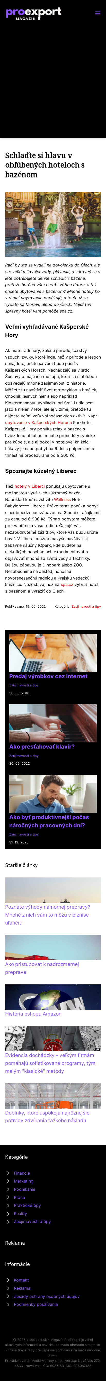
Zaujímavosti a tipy (86, 606)
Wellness (62, 499)
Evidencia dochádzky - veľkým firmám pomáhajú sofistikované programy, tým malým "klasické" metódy (50, 1063)
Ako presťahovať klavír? (42, 746)
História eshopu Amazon (33, 1014)
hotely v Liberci (30, 486)
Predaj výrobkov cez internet (48, 676)
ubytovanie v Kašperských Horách (38, 422)
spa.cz (67, 584)
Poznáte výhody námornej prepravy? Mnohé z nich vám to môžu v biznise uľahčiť (47, 915)
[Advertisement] (53, 76)
